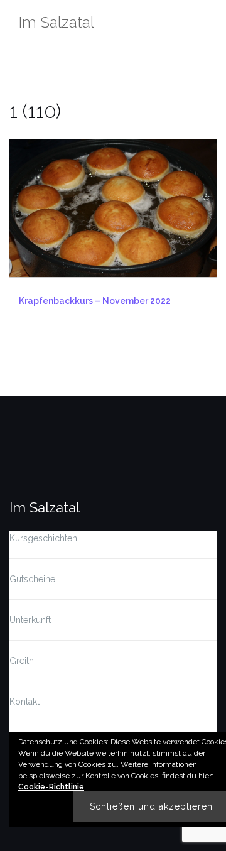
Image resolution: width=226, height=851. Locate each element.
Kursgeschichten (43, 538)
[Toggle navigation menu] (203, 24)
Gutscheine (32, 579)
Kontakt (24, 702)
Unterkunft (30, 620)
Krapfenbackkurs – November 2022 (95, 301)
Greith (21, 661)
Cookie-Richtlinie (51, 787)
